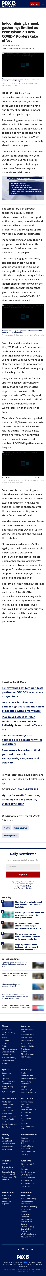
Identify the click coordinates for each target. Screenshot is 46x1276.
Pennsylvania (10, 835)
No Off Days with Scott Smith (8, 1082)
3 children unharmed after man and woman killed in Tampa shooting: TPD (16, 1006)
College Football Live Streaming (27, 1202)
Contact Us (25, 1186)
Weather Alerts (26, 1043)
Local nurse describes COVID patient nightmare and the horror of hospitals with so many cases (23, 706)
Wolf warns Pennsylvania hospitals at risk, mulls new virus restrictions (22, 740)
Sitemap (5, 1063)
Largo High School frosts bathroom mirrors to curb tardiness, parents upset (26, 947)
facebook (14, 1249)
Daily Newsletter (8, 1060)
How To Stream (27, 1102)
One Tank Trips (8, 1110)
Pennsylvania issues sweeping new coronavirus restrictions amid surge (20, 80)
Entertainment (29, 1134)
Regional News (6, 1162)
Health (4, 1043)
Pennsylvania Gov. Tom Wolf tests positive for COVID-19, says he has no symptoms (22, 692)
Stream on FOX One (26, 1194)
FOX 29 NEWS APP (28, 789)
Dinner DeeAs (7, 1107)
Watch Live (35, 4)
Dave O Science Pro (28, 1092)
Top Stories (6, 1029)
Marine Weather (27, 1040)
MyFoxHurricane (27, 1054)
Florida (4, 1037)
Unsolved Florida (8, 1052)
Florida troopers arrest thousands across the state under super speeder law (27, 936)
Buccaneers (6, 1073)
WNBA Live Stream (28, 1234)
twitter (18, 1249)
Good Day (26, 1069)
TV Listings (25, 1169)
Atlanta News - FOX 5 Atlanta (9, 1178)
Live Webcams (26, 1037)
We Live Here (9, 1098)
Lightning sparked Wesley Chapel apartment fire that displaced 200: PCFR (14, 965)
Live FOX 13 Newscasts (25, 1106)
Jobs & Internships (28, 1172)
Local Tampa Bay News (8, 1033)
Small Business (7, 1149)
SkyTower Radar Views (27, 1030)
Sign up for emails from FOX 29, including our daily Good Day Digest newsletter (21, 799)
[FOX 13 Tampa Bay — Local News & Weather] (9, 4)
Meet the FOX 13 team (27, 1165)
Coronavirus (20, 827)
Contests (24, 1154)
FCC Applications (27, 1183)
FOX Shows (25, 1149)
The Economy (7, 1146)
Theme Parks (7, 1113)
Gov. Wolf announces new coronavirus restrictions (22, 478)
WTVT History (26, 1175)
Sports (5, 1069)
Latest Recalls (7, 1141)
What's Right (6, 1102)
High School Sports (9, 1091)
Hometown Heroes (28, 1078)
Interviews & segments (6, 1202)
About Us (26, 1160)
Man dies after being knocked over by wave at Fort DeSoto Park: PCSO (28, 904)
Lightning (5, 1078)
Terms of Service (24, 888)
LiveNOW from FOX (28, 1110)
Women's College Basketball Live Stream (27, 1229)
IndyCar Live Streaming (25, 1215)
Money (5, 1134)
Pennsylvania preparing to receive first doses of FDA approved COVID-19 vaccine (22, 332)
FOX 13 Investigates (9, 1049)
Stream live (6, 1199)
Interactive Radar (27, 1034)
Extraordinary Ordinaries (26, 1082)
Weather (25, 1026)
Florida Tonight (7, 1105)
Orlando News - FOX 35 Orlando (8, 1168)
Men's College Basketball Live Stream (27, 1221)
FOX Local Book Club (27, 1142)
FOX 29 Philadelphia (8, 45)
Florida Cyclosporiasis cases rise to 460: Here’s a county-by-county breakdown (29, 915)
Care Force (6, 1127)
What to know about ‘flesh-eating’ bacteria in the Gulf (14, 985)
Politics (4, 1046)
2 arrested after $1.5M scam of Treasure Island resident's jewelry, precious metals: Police (15, 997)
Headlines (25, 1138)
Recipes (24, 1086)
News (18, 45)
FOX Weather (26, 1057)
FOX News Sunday (9, 1057)
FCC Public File (26, 1180)
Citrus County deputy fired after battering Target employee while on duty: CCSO (28, 925)
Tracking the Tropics (26, 1050)
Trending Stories (27, 1146)
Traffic (23, 1073)
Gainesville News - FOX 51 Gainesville (9, 1173)
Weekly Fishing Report (7, 1087)
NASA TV (24, 1123)
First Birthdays (26, 1089)
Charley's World (27, 1076)
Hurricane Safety (27, 1046)
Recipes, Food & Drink (8, 1120)
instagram (23, 1249)
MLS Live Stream (27, 1237)
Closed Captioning (28, 1178)
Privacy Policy (25, 886)
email (32, 1249)
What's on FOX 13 (28, 1151)
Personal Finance (8, 1144)
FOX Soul (24, 1115)
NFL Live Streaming (28, 1199)
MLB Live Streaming (29, 1207)
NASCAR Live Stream (26, 1210)
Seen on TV (6, 1055)
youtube (27, 1249)
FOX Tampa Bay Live (27, 1127)
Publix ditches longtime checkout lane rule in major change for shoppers (16, 974)
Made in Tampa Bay (9, 1116)
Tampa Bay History (9, 1124)
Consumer (6, 1040)
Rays (4, 1076)
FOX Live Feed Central (26, 1119)
